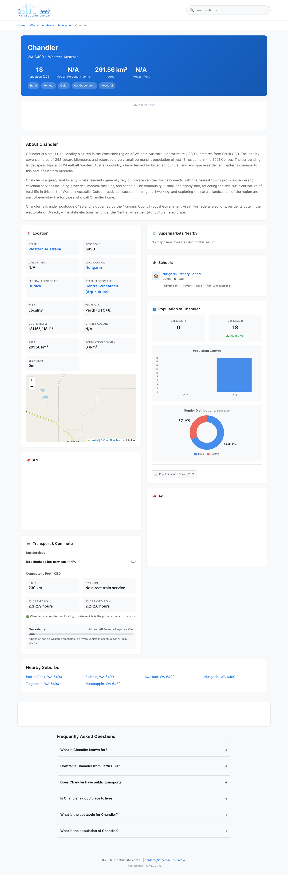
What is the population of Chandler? (144, 830)
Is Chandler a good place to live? (144, 798)
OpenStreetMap (112, 440)
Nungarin (64, 25)
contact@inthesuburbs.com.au (166, 860)
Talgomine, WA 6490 (42, 684)
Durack (34, 286)
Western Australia (42, 25)
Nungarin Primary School (182, 274)
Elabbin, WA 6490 (99, 677)
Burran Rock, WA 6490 (44, 677)
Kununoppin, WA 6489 (103, 684)
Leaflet (94, 440)
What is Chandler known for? (144, 749)
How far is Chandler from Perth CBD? (144, 765)
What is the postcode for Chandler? (144, 814)
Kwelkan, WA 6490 (160, 677)
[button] (31, 380)
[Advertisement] (144, 118)
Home (21, 25)
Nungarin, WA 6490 (219, 677)
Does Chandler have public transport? (144, 782)
